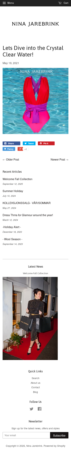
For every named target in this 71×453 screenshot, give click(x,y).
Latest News (35, 266)
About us (35, 382)
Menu (10, 3)
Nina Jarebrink (34, 445)
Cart (65, 3)
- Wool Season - (12, 239)
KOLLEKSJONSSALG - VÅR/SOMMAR (27, 203)
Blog (35, 392)
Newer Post (58, 159)
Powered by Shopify (54, 445)
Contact (35, 387)
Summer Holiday (13, 191)
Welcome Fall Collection (17, 179)
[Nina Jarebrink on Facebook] (40, 409)
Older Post (12, 159)
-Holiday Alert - (12, 227)
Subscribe (59, 435)
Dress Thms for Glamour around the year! (28, 215)
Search (35, 378)
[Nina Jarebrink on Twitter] (31, 409)
